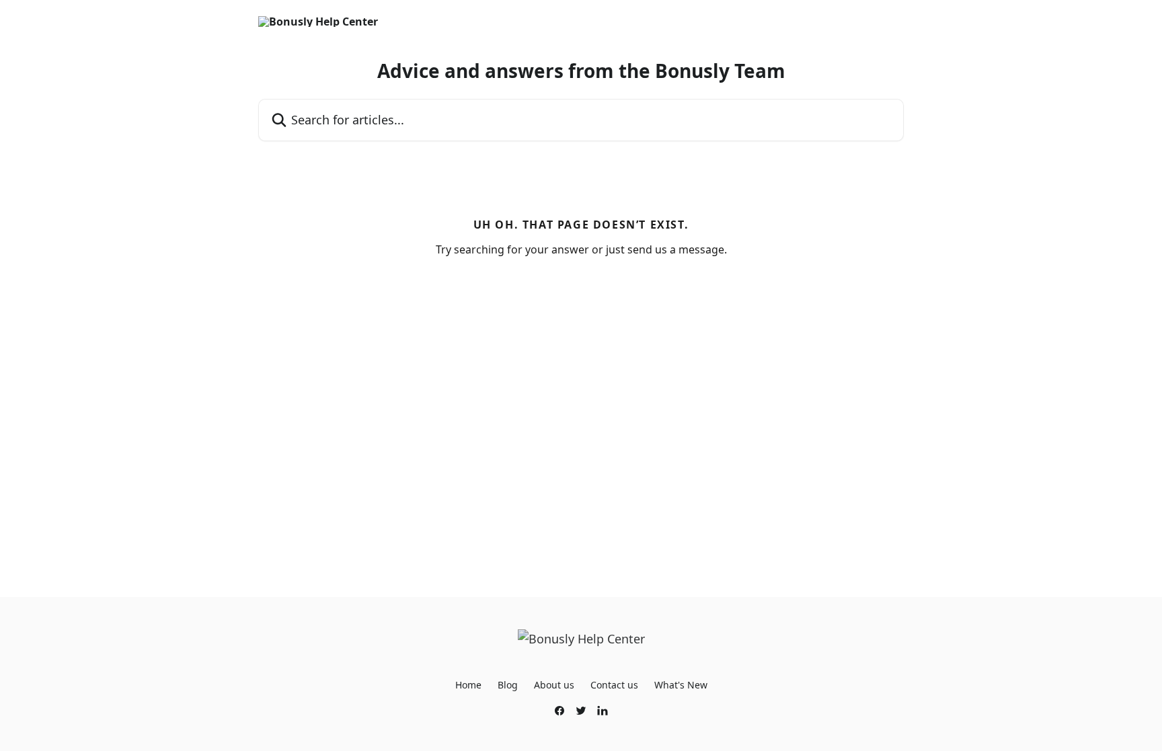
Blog (508, 684)
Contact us (614, 684)
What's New (680, 684)
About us (554, 684)
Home (468, 684)
